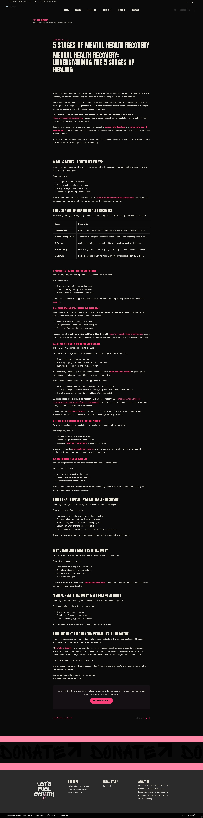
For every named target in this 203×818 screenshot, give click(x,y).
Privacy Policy (109, 786)
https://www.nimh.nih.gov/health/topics (126, 334)
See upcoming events (101, 700)
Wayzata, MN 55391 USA (45, 1)
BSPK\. (193, 815)
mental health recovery (60, 718)
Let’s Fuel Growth (76, 411)
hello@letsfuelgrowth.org (20, 1)
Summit (69, 718)
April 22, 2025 (57, 40)
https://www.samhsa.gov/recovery (68, 118)
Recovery (42, 22)
